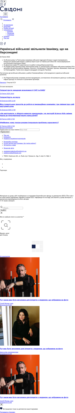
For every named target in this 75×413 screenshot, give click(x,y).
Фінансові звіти (9, 148)
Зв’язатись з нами (10, 145)
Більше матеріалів (6, 128)
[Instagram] (1, 5)
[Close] (1, 404)
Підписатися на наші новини (9, 129)
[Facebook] (4, 5)
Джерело (3, 82)
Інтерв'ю (6, 36)
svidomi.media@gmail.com (12, 153)
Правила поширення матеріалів (15, 138)
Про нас (6, 38)
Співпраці (10, 35)
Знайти (3, 210)
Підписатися (5, 132)
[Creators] (3, 204)
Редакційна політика (10, 141)
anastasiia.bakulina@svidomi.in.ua (15, 151)
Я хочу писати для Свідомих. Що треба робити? (20, 143)
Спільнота (7, 137)
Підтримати (4, 17)
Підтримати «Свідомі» (7, 412)
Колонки (10, 31)
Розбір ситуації (9, 28)
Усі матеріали (8, 25)
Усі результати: (5, 256)
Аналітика (7, 26)
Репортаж (10, 33)
